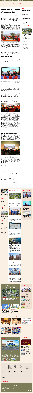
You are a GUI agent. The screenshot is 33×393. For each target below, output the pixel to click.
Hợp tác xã (9, 372)
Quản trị (26, 367)
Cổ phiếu (15, 365)
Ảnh (4, 285)
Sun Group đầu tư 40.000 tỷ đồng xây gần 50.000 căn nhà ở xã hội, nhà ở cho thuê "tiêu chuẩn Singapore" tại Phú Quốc (27, 47)
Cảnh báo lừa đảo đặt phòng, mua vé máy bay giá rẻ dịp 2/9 (26, 19)
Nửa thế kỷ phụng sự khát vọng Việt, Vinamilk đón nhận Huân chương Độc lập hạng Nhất (4, 227)
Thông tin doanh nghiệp (27, 368)
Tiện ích (20, 367)
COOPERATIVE (9, 371)
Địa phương (3, 366)
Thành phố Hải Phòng (14, 186)
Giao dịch (15, 366)
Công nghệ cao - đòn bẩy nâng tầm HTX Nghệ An (27, 304)
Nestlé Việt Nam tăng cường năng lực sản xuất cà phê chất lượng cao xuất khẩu (4, 200)
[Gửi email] (18, 15)
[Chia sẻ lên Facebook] (15, 15)
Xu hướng (3, 372)
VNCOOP (26, 371)
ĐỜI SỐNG (21, 371)
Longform (8, 287)
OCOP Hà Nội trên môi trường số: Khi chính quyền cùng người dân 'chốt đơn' (25, 294)
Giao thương (27, 366)
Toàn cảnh (21, 366)
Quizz (14, 287)
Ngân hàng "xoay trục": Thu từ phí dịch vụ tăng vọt (28, 354)
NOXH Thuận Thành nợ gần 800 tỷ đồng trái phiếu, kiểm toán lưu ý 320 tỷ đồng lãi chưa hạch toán (27, 41)
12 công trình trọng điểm (6, 184)
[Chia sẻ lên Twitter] (17, 15)
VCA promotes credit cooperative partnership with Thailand (26, 217)
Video (8, 285)
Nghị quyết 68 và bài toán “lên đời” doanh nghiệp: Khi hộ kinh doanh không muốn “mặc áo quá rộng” (26, 15)
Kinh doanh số (10, 368)
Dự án (20, 365)
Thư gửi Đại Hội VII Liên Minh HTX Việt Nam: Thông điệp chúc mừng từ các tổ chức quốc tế (26, 346)
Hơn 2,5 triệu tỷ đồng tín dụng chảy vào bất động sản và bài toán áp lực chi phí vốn (4, 195)
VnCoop (26, 285)
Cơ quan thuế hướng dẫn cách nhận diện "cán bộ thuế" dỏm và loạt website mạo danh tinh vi (26, 325)
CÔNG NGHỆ (3, 371)
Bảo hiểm (9, 366)
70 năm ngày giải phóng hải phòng (14, 184)
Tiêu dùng (26, 365)
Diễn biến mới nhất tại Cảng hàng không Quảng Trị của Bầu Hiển (27, 50)
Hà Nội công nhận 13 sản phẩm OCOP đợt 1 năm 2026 (28, 297)
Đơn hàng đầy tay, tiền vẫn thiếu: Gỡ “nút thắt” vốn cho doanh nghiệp (16, 325)
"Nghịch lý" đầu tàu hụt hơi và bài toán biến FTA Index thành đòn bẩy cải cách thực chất (16, 334)
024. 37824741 (3, 377)
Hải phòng (4, 186)
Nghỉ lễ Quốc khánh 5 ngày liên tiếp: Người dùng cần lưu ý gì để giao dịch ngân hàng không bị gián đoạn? (4, 232)
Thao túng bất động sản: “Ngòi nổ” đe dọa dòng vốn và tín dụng (26, 22)
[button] (18, 358)
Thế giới (3, 365)
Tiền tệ (9, 365)
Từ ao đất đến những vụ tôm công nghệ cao (28, 300)
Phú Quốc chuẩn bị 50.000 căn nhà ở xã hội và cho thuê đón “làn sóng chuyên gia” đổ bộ (27, 44)
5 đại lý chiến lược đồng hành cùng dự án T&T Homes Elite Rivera (27, 38)
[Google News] (13, 15)
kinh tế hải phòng (9, 186)
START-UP (15, 371)
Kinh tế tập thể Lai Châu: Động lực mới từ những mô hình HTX (28, 307)
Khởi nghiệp (15, 372)
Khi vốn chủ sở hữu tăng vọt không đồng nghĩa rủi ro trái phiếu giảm (27, 35)
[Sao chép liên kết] (19, 15)
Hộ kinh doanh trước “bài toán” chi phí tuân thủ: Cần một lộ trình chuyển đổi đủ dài (4, 222)
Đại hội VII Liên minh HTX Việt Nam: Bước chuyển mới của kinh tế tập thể (28, 350)
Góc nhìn (15, 367)
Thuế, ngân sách (10, 367)
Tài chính (2, 193)
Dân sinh (21, 372)
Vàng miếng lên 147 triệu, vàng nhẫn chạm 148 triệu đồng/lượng (4, 209)
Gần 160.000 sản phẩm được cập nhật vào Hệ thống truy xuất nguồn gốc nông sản (26, 11)
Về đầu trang (5, 381)
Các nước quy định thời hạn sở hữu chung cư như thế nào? (15, 311)
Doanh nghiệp (2, 198)
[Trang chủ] (3, 5)
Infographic (15, 285)
